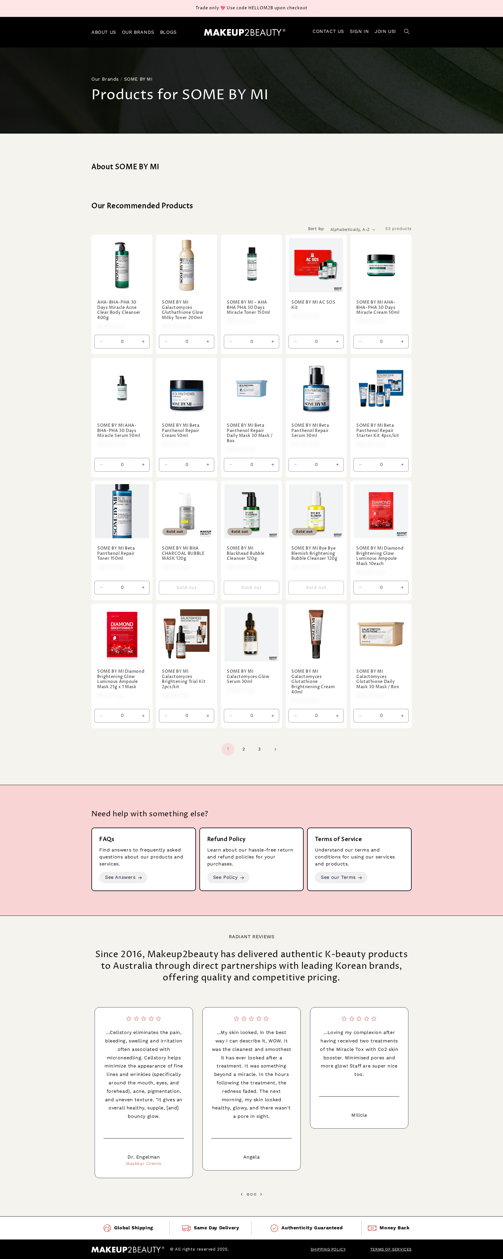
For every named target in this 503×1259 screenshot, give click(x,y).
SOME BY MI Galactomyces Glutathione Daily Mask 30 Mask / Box (377, 679)
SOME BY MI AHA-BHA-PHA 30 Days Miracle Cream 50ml (377, 308)
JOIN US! (385, 31)
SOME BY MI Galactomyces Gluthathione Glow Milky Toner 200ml (182, 310)
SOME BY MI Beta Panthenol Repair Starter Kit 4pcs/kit (377, 430)
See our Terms (338, 877)
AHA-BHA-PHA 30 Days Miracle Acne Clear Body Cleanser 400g (119, 310)
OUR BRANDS (138, 32)
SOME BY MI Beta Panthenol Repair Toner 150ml (116, 554)
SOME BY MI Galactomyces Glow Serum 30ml (248, 676)
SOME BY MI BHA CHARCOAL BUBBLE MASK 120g (183, 554)
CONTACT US (328, 31)
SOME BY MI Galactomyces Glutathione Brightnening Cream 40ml (313, 682)
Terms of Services (391, 1249)
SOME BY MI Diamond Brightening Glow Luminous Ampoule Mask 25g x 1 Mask (120, 679)
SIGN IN (359, 31)
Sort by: (316, 228)
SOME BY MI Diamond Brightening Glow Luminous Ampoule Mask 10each (379, 556)
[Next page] (275, 749)
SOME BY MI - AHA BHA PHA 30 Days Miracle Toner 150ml (248, 308)
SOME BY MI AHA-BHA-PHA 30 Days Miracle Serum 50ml (118, 430)
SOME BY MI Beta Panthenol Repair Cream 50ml (180, 430)
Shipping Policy (328, 1249)
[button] (406, 32)
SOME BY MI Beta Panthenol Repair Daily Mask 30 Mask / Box (250, 433)
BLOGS (168, 32)
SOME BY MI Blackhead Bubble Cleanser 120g (246, 554)
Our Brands (105, 79)
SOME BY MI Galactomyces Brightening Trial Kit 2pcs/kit (184, 679)
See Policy (225, 877)
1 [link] (228, 749)
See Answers (120, 877)
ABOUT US (103, 32)
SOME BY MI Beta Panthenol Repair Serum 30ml (310, 430)
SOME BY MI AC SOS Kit (313, 305)
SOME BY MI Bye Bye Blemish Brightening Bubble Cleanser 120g (314, 554)
